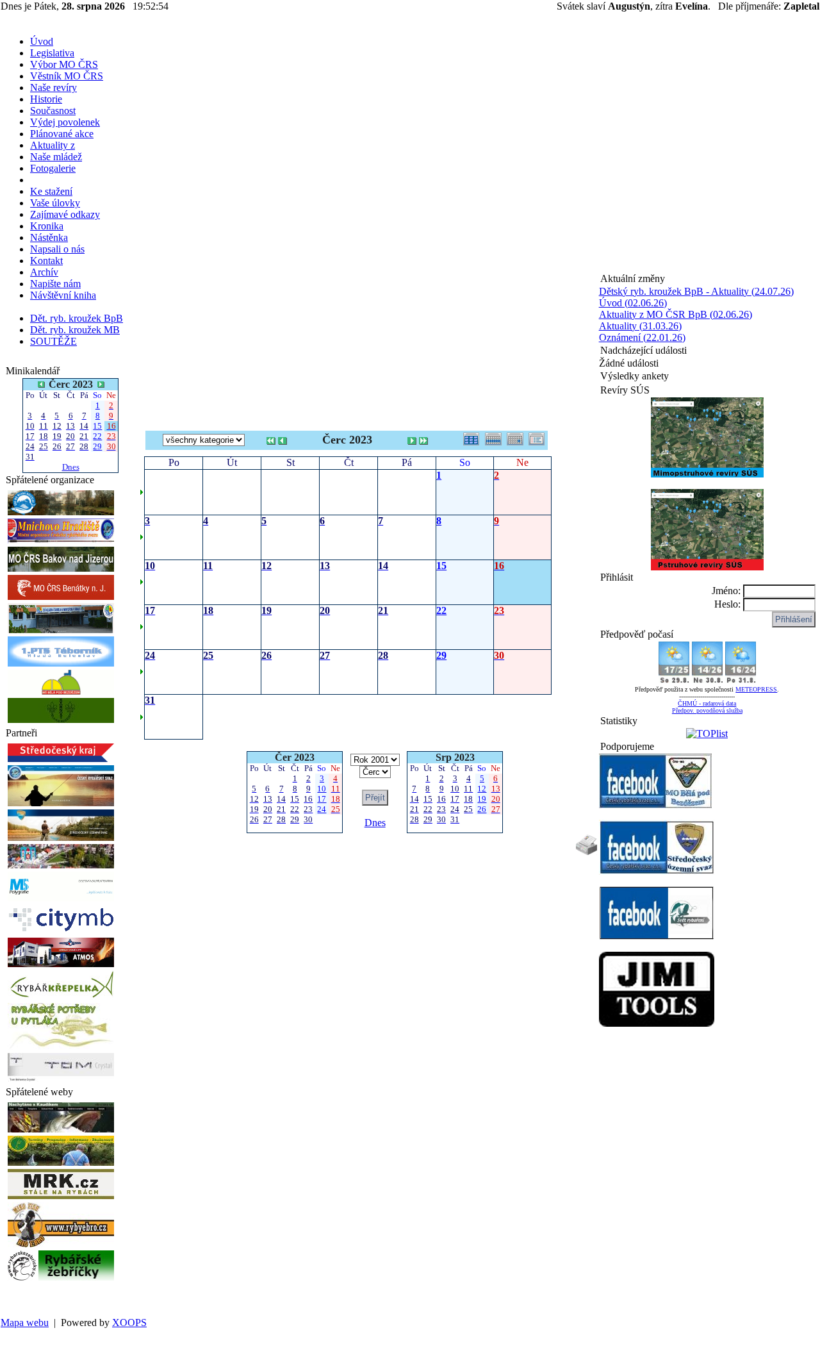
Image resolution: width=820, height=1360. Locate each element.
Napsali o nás (57, 249)
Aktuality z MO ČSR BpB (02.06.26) (675, 314)
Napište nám (55, 283)
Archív (44, 272)
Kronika (46, 225)
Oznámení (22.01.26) (642, 337)
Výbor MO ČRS (64, 64)
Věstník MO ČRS (66, 75)
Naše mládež (56, 156)
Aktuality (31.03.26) (640, 325)
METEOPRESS (756, 689)
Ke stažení (51, 191)
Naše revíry (53, 87)
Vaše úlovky (55, 202)
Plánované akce (62, 133)
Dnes (70, 467)
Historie (46, 99)
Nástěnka (49, 237)
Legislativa (52, 52)
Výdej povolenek (65, 122)
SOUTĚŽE (53, 341)
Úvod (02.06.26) (633, 302)
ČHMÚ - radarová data (707, 703)
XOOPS (129, 1322)
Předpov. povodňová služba (707, 710)
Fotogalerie (53, 168)
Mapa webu (25, 1322)
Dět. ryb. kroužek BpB (76, 318)
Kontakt (46, 260)
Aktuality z (52, 145)
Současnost (53, 110)
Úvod (41, 41)
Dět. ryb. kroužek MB (75, 329)
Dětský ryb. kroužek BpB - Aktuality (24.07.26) (696, 291)
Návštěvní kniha (63, 295)
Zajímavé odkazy (65, 214)
